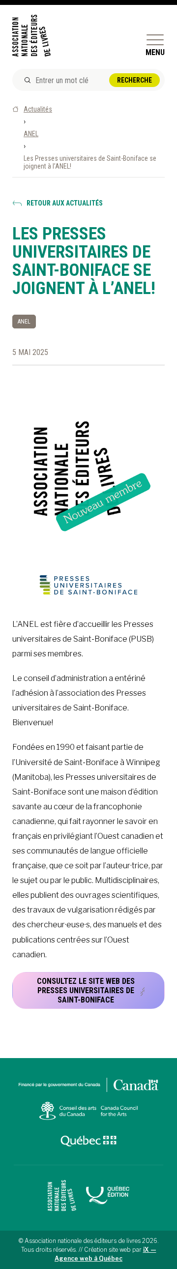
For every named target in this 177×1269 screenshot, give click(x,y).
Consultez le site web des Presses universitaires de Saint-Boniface (86, 990)
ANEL (31, 134)
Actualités (38, 109)
